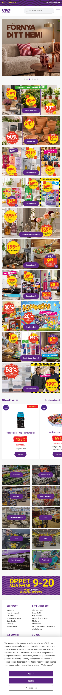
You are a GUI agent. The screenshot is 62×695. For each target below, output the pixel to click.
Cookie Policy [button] (36, 662)
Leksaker (10, 616)
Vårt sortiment (37, 610)
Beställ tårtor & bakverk (41, 618)
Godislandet (11, 621)
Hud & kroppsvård (13, 613)
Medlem (35, 621)
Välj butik (53, 2)
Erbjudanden (37, 616)
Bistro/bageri (12, 626)
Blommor (10, 610)
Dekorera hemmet (14, 618)
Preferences (31, 688)
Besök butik (36, 613)
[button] (24, 79)
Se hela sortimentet (52, 400)
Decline (31, 681)
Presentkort (36, 624)
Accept (31, 674)
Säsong (10, 624)
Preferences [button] (47, 665)
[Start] (7, 11)
